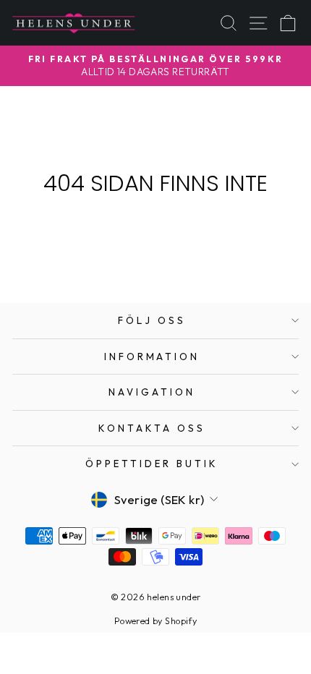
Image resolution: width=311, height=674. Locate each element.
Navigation (151, 392)
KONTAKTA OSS (151, 428)
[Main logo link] (73, 22)
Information (152, 356)
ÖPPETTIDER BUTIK (151, 463)
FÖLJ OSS (152, 320)
